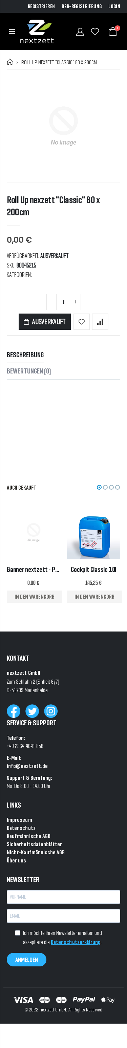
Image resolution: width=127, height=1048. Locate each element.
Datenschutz (21, 828)
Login (114, 6)
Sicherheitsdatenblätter (34, 844)
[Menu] (12, 31)
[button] (99, 487)
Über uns (16, 860)
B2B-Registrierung (82, 6)
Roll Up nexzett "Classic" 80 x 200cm (53, 205)
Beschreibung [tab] (25, 355)
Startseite (10, 62)
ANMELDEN (26, 959)
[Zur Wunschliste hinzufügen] (81, 322)
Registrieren (41, 6)
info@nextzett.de (27, 766)
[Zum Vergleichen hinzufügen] (100, 322)
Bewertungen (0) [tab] (29, 371)
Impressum (19, 820)
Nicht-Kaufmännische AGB (36, 852)
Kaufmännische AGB (28, 836)
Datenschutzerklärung (76, 942)
